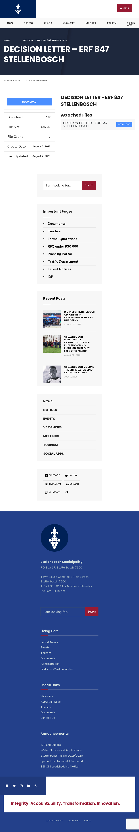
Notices (28, 22)
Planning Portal (60, 254)
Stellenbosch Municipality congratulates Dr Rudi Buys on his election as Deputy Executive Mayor (77, 344)
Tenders (54, 231)
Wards (87, 820)
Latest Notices (59, 269)
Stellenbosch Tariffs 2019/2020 (62, 756)
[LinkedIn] (28, 786)
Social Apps (131, 23)
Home (7, 40)
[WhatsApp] (36, 786)
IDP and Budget (51, 745)
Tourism (111, 22)
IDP (50, 277)
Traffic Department (63, 261)
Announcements (55, 820)
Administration (50, 664)
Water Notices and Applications (61, 750)
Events (48, 22)
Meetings (90, 22)
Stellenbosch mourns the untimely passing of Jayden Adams (79, 369)
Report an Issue (51, 702)
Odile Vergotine (38, 80)
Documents (57, 223)
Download (29, 101)
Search (89, 185)
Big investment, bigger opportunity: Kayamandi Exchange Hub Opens (79, 316)
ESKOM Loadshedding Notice (60, 767)
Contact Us (48, 718)
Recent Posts (54, 298)
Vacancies (69, 22)
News (10, 22)
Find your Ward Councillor (57, 669)
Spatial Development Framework (62, 761)
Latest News (49, 642)
